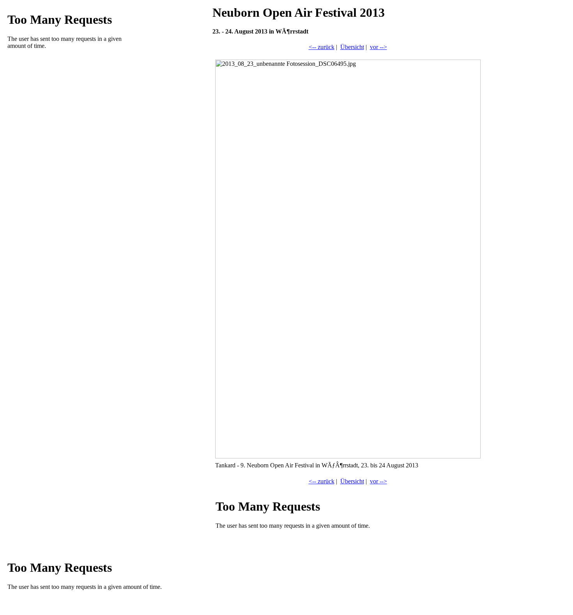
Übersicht (352, 47)
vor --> (378, 47)
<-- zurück (321, 47)
